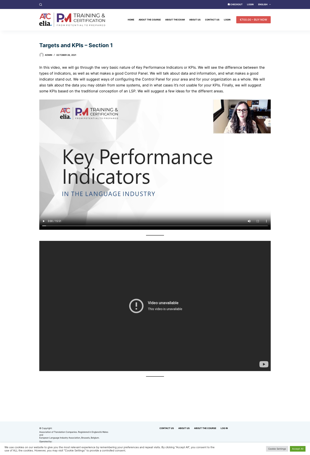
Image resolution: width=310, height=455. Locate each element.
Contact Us (212, 19)
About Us (195, 19)
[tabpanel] (155, 221)
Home (131, 19)
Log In (224, 428)
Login (250, 4)
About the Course (150, 19)
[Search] (40, 4)
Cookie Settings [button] (277, 448)
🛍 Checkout (235, 4)
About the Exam (175, 19)
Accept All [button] (297, 448)
